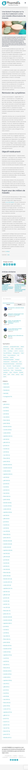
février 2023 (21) (6, 534)
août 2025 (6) (6, 439)
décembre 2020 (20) (7, 617)
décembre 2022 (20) (7, 540)
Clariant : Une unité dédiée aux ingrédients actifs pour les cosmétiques (14, 322)
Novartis (5, 368)
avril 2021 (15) (6, 604)
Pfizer (12, 370)
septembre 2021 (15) (7, 588)
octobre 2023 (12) (7, 509)
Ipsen (20, 361)
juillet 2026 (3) (6, 404)
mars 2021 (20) (6, 607)
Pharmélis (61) (6, 390)
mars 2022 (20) (6, 569)
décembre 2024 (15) (7, 464)
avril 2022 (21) (6, 566)
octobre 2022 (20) (7, 547)
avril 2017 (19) (6, 724)
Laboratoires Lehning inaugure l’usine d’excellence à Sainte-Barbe (16, 314)
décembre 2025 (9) (7, 426)
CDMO (12, 348)
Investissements (14, 361)
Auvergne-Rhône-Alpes (14, 346)
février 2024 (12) (6, 496)
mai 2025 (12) (6, 448)
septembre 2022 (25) (7, 550)
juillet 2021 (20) (6, 594)
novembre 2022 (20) (7, 544)
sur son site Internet (10, 202)
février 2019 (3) (6, 667)
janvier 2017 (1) (6, 734)
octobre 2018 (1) (6, 677)
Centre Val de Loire (19, 348)
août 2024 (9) (6, 477)
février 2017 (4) (6, 731)
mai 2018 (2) (6, 693)
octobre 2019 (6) (6, 651)
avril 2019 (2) (6, 661)
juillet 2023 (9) (6, 518)
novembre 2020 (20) (7, 620)
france (4, 355)
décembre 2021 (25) (7, 578)
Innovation (17, 359)
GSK (18, 355)
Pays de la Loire (6, 370)
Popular (8, 304)
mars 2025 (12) (6, 455)
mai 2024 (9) (6, 486)
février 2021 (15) (6, 610)
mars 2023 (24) (6, 531)
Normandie (9, 366)
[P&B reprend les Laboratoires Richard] (5, 308)
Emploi (22, 353)
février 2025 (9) (6, 458)
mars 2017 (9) (6, 728)
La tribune (7, 251)
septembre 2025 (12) (7, 436)
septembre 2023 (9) (7, 512)
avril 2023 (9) (6, 528)
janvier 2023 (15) (6, 537)
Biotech (22, 346)
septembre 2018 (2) (7, 680)
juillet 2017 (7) (6, 715)
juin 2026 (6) (6, 407)
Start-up (17, 374)
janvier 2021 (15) (6, 613)
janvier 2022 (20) (6, 575)
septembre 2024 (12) (7, 474)
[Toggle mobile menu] (25, 2)
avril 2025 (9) (6, 452)
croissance (21, 350)
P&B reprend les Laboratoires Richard (16, 307)
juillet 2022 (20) (6, 556)
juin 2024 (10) (6, 483)
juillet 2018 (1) (6, 686)
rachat (10, 372)
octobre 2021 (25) (7, 585)
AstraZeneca (5, 346)
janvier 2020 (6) (6, 642)
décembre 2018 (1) (7, 670)
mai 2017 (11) (6, 721)
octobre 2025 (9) (6, 432)
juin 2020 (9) (6, 626)
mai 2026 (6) (6, 410)
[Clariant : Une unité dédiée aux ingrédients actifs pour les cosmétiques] (5, 320)
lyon (4, 366)
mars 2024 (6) (6, 493)
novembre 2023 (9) (7, 505)
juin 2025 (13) (6, 445)
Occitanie (17, 368)
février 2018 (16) (6, 702)
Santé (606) (5, 393)
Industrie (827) (6, 387)
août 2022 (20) (6, 553)
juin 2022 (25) (6, 559)
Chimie (4, 350)
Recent (19, 304)
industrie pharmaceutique (8, 359)
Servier (13, 374)
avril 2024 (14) (6, 490)
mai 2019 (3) (6, 658)
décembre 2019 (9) (7, 645)
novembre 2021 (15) (7, 582)
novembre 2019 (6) (7, 648)
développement (16, 353)
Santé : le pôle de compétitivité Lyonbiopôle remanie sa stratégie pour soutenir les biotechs (7, 287)
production (5, 372)
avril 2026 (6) (6, 413)
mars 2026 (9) (6, 417)
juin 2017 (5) (6, 718)
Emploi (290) (6, 383)
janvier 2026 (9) (6, 423)
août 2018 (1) (6, 683)
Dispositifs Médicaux (7, 353)
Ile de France (5, 357)
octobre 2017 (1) (6, 709)
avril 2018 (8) (6, 696)
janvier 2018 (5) (6, 705)
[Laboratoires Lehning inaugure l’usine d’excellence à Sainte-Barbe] (5, 314)
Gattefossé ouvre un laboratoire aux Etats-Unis (15, 336)
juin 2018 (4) (6, 690)
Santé (8, 254)
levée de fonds (19, 363)
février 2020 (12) (6, 639)
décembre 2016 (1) (7, 737)
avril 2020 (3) (6, 632)
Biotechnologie (6, 348)
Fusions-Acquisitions (12, 355)
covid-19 (15, 350)
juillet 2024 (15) (6, 480)
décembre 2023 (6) (7, 502)
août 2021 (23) (6, 591)
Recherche (15, 372)
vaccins (4, 376)
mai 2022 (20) (6, 563)
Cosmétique (10, 350)
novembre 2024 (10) (7, 467)
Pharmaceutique (18, 370)
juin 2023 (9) (6, 521)
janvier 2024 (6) (6, 499)
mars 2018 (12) (6, 699)
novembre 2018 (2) (7, 674)
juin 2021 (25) (6, 598)
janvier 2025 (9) (6, 461)
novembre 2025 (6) (7, 429)
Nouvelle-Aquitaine (16, 366)
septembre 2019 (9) (7, 655)
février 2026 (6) (6, 420)
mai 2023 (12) (6, 525)
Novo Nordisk (10, 368)
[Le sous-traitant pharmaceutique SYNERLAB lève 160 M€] (5, 329)
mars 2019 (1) (6, 664)
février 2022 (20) (6, 572)
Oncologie (22, 368)
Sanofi (4, 374)
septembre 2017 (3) (7, 712)
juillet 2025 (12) (6, 442)
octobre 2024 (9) (6, 471)
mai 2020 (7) (6, 629)
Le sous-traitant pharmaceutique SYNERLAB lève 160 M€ (15, 329)
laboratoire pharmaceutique (8, 363)
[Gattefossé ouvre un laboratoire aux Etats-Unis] (5, 335)
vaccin (22, 374)
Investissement (6, 361)
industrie (12, 357)
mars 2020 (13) (6, 636)
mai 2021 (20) (6, 601)
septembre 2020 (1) (7, 623)
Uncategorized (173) (7, 396)
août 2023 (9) (6, 515)
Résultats (21, 372)
